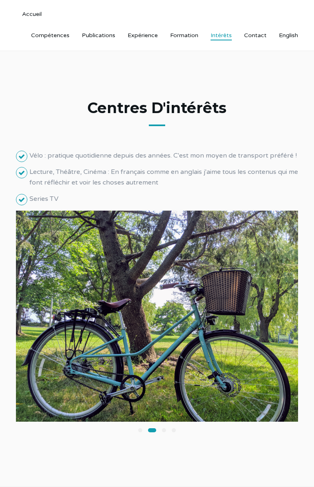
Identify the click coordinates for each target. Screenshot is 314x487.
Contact (255, 35)
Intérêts (221, 35)
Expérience (143, 35)
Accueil (32, 14)
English (288, 35)
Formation (184, 35)
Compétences (50, 35)
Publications (98, 35)
